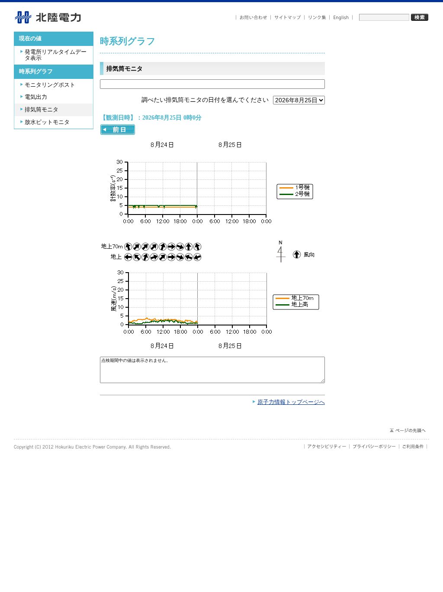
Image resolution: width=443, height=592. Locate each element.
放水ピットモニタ (47, 122)
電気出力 (36, 97)
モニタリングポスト (50, 85)
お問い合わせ (253, 17)
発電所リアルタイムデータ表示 (56, 55)
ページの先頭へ (407, 430)
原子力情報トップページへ (291, 402)
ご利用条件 (413, 446)
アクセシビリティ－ (327, 446)
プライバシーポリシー (374, 446)
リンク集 (317, 17)
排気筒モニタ (41, 110)
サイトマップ (288, 17)
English (341, 17)
